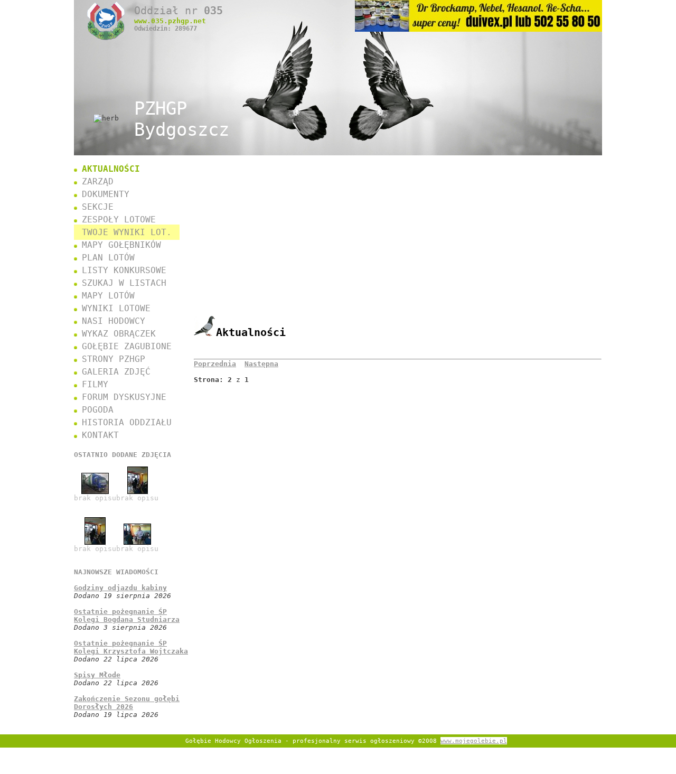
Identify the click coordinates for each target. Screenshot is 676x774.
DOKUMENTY (105, 194)
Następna (261, 364)
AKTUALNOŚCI (111, 169)
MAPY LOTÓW (108, 296)
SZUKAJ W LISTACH (124, 283)
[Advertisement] (398, 242)
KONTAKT (100, 435)
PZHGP (181, 119)
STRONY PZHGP (113, 359)
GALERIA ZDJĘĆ (116, 372)
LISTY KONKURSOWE (124, 270)
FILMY (95, 384)
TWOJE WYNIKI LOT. (127, 232)
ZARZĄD (98, 181)
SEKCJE (98, 207)
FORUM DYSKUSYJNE (124, 397)
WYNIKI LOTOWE (116, 308)
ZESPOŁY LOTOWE (119, 220)
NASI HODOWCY (113, 321)
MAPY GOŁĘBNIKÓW (121, 245)
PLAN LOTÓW (108, 258)
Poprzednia (215, 364)
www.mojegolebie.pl (473, 740)
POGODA (98, 410)
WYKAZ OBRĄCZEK (119, 334)
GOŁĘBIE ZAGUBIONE (127, 346)
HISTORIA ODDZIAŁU (127, 422)
